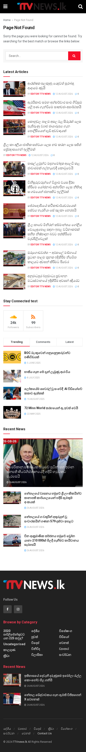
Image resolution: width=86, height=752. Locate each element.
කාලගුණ (9, 650)
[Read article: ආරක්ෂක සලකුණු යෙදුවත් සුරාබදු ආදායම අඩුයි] (14, 89)
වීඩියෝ (64, 637)
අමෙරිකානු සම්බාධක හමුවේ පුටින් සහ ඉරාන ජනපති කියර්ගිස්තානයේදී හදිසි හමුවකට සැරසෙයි (40, 471)
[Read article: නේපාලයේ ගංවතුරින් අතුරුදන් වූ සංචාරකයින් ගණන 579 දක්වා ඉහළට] (12, 521)
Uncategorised (14, 644)
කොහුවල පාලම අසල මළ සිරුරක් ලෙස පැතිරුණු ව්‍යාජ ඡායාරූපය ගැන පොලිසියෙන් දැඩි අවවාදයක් (54, 126)
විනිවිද (35, 648)
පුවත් (34, 637)
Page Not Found (23, 20)
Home (7, 20)
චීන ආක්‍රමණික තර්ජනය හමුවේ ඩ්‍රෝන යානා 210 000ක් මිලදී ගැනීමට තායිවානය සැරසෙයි (51, 540)
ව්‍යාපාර (64, 648)
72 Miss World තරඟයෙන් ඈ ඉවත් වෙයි (51, 408)
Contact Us (44, 733)
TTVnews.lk (20, 741)
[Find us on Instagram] (18, 609)
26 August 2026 (17, 482)
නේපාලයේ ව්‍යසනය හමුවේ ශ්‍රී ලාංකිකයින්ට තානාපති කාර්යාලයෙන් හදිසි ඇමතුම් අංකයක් (53, 498)
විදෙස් (35, 643)
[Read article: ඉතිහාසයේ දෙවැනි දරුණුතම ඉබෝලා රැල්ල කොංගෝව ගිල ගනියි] (12, 680)
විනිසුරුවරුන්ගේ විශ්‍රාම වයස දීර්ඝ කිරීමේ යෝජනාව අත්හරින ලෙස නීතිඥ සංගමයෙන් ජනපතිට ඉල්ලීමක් (55, 187)
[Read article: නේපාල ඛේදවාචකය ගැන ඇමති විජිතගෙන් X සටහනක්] (12, 699)
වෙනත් (64, 643)
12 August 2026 (64, 94)
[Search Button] (80, 6)
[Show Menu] (5, 6)
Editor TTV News (41, 94)
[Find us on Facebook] (7, 609)
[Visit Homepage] (43, 6)
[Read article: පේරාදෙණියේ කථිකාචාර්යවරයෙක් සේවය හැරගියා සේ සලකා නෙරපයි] (14, 211)
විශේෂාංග (65, 631)
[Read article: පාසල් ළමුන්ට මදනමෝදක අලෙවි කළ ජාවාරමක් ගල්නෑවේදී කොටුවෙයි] (14, 169)
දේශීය (35, 631)
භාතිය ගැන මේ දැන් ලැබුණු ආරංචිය (47, 372)
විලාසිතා (37, 654)
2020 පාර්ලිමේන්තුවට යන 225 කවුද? (14, 634)
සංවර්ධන (65, 654)
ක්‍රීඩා (6, 656)
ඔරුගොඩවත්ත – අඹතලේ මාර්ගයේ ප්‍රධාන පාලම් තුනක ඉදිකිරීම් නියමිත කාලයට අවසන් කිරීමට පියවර (52, 257)
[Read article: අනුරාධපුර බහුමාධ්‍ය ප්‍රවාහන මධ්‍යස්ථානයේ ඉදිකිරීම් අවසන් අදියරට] (14, 282)
